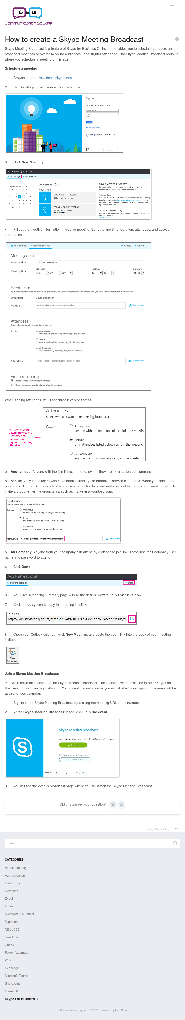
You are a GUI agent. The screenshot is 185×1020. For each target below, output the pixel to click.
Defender (11, 890)
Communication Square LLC (76, 1010)
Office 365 (12, 929)
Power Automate (16, 952)
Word (8, 960)
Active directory (16, 867)
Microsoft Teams (16, 975)
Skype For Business (20, 998)
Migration (11, 921)
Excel (9, 898)
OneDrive (11, 937)
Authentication (15, 875)
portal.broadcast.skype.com (51, 77)
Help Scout (121, 1010)
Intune (9, 906)
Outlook (10, 944)
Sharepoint (12, 983)
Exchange (12, 968)
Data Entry (12, 883)
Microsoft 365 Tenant (19, 914)
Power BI (11, 991)
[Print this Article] (177, 39)
